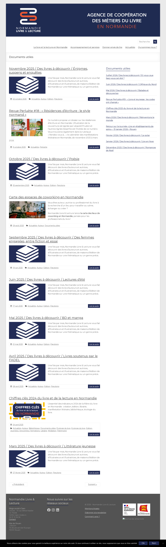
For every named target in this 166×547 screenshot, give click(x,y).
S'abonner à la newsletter (95, 513)
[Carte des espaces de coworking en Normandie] (27, 202)
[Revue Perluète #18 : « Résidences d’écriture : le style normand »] (27, 120)
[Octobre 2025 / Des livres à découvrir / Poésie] (27, 164)
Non (154, 543)
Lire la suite (94, 99)
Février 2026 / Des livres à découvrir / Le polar (128, 135)
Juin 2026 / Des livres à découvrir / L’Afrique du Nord (131, 84)
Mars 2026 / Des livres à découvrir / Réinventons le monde (130, 118)
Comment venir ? (92, 517)
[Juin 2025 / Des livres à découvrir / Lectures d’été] (27, 285)
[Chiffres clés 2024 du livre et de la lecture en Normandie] (27, 403)
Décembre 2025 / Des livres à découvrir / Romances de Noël (131, 149)
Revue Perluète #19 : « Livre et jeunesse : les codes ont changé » (130, 100)
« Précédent (18, 484)
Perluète (43, 147)
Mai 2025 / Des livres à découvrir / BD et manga (46, 318)
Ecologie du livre (78, 428)
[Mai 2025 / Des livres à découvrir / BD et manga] (27, 323)
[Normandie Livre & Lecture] (83, 5)
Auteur (44, 99)
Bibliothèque (34, 428)
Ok (143, 543)
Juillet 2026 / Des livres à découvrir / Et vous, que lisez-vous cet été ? (129, 76)
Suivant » (92, 484)
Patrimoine (62, 431)
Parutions (58, 99)
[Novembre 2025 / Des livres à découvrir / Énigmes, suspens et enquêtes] (27, 78)
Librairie (44, 431)
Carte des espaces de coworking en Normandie (46, 197)
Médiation (52, 431)
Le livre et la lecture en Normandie (50, 47)
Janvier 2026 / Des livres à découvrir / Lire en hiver (130, 141)
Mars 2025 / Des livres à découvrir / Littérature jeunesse (52, 446)
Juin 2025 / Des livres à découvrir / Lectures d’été (47, 279)
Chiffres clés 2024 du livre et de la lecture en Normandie (53, 398)
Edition (50, 99)
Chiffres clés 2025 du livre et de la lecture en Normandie (127, 109)
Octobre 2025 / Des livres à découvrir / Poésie (44, 159)
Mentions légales (92, 509)
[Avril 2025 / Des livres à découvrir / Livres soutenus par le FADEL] (27, 365)
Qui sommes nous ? (147, 47)
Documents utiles (52, 225)
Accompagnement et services (84, 47)
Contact (12, 519)
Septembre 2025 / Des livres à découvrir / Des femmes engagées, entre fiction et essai (51, 239)
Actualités (130, 47)
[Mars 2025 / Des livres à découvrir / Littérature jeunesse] (27, 451)
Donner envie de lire (112, 47)
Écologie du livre (63, 428)
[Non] (163, 543)
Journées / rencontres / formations (25, 431)
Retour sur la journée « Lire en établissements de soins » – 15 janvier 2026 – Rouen (129, 127)
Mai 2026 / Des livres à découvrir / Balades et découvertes (127, 92)
